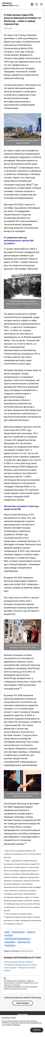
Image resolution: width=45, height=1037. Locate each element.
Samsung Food (24, 942)
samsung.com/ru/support (12, 985)
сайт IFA (22, 306)
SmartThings (10, 946)
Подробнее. (16, 1025)
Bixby (7, 932)
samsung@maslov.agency (19, 989)
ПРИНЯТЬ (36, 1030)
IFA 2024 (8, 935)
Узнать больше (22, 1003)
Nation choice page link (32, 4)
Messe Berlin (10, 942)
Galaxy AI (30, 932)
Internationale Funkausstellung (17, 939)
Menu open (41, 4)
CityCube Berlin (18, 932)
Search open (36, 4)
